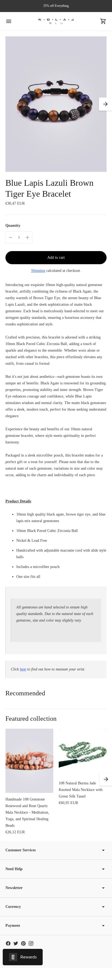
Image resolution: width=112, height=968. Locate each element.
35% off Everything (56, 6)
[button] (105, 104)
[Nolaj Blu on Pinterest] (23, 943)
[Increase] (27, 237)
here (23, 669)
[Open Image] (56, 104)
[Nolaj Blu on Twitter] (15, 943)
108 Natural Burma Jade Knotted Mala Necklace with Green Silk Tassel (80, 789)
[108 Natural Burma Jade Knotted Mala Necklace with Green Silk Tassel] (83, 753)
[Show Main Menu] (9, 21)
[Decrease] (10, 237)
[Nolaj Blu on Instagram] (31, 943)
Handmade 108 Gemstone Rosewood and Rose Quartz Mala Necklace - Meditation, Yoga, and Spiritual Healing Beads (27, 812)
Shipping (38, 271)
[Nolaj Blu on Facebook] (8, 943)
